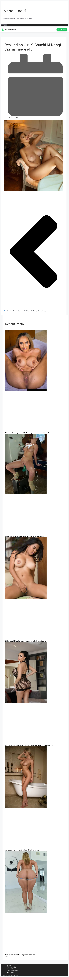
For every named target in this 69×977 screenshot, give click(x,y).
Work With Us (11, 972)
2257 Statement (12, 970)
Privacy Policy (12, 967)
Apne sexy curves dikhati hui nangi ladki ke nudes (22, 850)
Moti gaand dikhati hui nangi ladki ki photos (20, 955)
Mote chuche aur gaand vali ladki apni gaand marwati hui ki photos (27, 433)
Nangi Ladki (14, 10)
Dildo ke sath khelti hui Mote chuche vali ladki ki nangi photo (25, 641)
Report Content (12, 969)
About (9, 965)
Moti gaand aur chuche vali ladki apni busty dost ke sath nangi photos (29, 745)
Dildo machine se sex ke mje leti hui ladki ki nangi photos (24, 536)
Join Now (62, 29)
